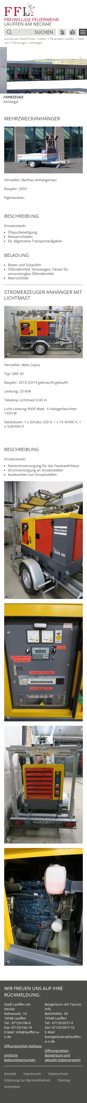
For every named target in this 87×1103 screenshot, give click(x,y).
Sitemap (64, 1080)
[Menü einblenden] (83, 32)
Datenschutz (58, 1074)
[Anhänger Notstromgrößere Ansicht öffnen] (43, 540)
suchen (44, 32)
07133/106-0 (21, 1023)
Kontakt (10, 1074)
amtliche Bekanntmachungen (19, 1057)
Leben (42, 39)
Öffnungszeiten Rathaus (23, 1046)
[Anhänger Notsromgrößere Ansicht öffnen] (43, 332)
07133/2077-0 (62, 1023)
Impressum (32, 1074)
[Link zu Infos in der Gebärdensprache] (62, 32)
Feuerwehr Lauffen (62, 39)
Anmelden (12, 1086)
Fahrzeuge (19, 43)
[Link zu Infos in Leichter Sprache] (73, 32)
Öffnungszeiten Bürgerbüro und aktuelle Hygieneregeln (63, 1055)
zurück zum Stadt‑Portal (19, 39)
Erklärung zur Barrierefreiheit (27, 1080)
